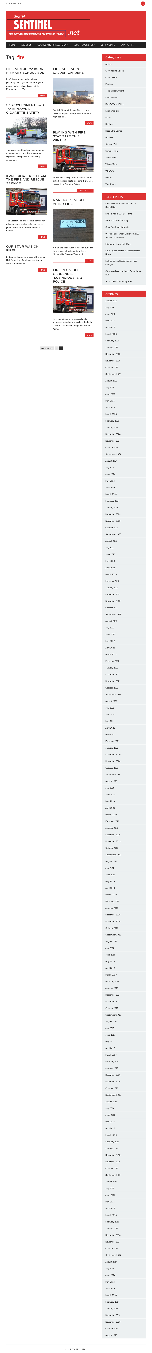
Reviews (109, 137)
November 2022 (113, 601)
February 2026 (112, 341)
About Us (26, 44)
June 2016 (110, 1115)
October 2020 (111, 768)
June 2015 (110, 1195)
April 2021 (110, 728)
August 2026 (111, 300)
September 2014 (113, 1255)
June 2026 (110, 314)
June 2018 (110, 955)
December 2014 (113, 1235)
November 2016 (113, 1081)
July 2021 (109, 708)
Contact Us (127, 44)
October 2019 (111, 848)
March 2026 (111, 334)
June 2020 (110, 794)
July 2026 (109, 307)
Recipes (109, 124)
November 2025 (113, 361)
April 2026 (110, 327)
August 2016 (111, 1101)
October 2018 (111, 928)
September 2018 (113, 935)
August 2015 (111, 1182)
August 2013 (111, 1335)
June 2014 (110, 1275)
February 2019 (112, 901)
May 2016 (110, 1121)
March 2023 (111, 574)
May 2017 (110, 1041)
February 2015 (112, 1222)
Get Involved (108, 44)
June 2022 (110, 634)
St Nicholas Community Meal (118, 281)
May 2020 (110, 801)
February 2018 (112, 981)
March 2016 (111, 1135)
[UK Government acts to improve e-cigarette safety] (26, 143)
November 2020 (113, 761)
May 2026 (110, 320)
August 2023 (111, 541)
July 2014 (109, 1268)
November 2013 (113, 1322)
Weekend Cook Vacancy (116, 220)
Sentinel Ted (111, 144)
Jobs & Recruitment (114, 91)
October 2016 (111, 1088)
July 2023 (109, 547)
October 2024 (111, 447)
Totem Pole (110, 157)
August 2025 (111, 381)
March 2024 (111, 494)
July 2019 (109, 868)
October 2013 (111, 1328)
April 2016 (110, 1128)
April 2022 (110, 648)
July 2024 (109, 467)
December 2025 (113, 354)
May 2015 (110, 1202)
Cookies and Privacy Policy (52, 44)
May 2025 (110, 401)
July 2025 (109, 387)
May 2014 (110, 1282)
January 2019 (111, 908)
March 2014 (111, 1295)
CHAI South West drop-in (117, 227)
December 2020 (113, 754)
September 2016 (113, 1095)
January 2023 (111, 587)
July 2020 (109, 788)
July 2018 (109, 948)
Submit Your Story (84, 44)
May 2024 (110, 481)
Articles (108, 64)
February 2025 (112, 421)
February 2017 (112, 1061)
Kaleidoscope (111, 97)
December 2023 (113, 514)
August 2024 (111, 461)
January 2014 (111, 1308)
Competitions (111, 77)
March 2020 (111, 814)
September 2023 (113, 534)
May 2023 (110, 561)
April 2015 (110, 1208)
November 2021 (113, 681)
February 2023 (112, 581)
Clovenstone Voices (114, 71)
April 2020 (110, 808)
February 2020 (112, 821)
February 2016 (112, 1141)
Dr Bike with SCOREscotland (118, 214)
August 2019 (111, 861)
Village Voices (111, 164)
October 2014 (111, 1248)
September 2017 (113, 1015)
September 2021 (113, 694)
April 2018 (110, 968)
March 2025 (111, 414)
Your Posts (110, 184)
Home (12, 44)
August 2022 (111, 621)
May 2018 (110, 961)
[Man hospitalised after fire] (73, 241)
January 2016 (111, 1148)
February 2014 (112, 1302)
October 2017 (111, 1008)
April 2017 (110, 1048)
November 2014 (113, 1242)
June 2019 (110, 874)
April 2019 (110, 888)
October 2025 (111, 367)
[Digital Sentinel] (48, 37)
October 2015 (111, 1168)
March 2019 (111, 894)
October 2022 (111, 607)
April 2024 (110, 487)
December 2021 (113, 674)
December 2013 (113, 1315)
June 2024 (110, 474)
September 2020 (113, 774)
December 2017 (113, 995)
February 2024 (112, 501)
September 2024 (113, 454)
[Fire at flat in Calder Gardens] (73, 103)
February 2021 (112, 741)
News (42, 95)
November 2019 (113, 841)
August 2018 (111, 941)
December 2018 (113, 915)
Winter (88, 190)
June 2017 (110, 1035)
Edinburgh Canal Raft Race (118, 244)
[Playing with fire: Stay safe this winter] (73, 171)
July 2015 (109, 1188)
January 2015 (111, 1228)
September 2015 (113, 1175)
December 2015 (113, 1155)
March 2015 (111, 1215)
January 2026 (111, 347)
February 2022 (112, 661)
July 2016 (109, 1108)
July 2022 (109, 628)
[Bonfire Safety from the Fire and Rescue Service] (26, 214)
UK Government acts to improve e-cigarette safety (25, 108)
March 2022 (111, 654)
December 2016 (113, 1075)
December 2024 (113, 434)
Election (109, 84)
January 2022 (111, 668)
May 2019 (110, 881)
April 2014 (110, 1288)
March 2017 (111, 1055)
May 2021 (110, 721)
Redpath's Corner (113, 131)
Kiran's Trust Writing (114, 104)
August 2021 (111, 701)
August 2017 (111, 1021)
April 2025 (110, 407)
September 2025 (113, 374)
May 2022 (110, 641)
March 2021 (111, 734)
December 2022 (113, 594)
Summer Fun (111, 151)
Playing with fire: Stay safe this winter (70, 136)
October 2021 (111, 688)
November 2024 (113, 441)
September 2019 (113, 854)
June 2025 (110, 394)
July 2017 (109, 1028)
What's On (110, 171)
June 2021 (110, 714)
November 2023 (113, 521)
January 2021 (111, 748)
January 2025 (111, 427)
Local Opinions (112, 111)
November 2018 (113, 921)
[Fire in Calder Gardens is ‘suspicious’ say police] (73, 312)
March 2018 (111, 975)
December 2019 (113, 834)
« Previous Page (47, 348)
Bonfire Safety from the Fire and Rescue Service (26, 179)
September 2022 (113, 614)
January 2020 (111, 828)
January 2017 (111, 1068)
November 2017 (113, 1001)
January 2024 (111, 507)
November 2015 (113, 1161)
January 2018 (111, 988)
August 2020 (111, 781)
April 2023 (110, 567)
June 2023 (110, 554)
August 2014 (111, 1262)
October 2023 (111, 527)
